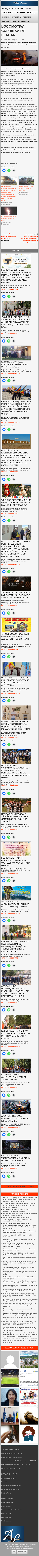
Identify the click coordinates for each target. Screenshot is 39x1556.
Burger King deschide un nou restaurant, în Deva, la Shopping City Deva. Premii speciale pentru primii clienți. (19, 1262)
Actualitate (6, 13)
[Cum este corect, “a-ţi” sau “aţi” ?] (10, 1360)
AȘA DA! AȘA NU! (23, 21)
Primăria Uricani (6, 1513)
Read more (22, 1552)
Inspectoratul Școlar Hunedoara (11, 1485)
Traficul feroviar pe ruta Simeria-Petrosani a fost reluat (25, 188)
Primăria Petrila (6, 1493)
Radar (13, 21)
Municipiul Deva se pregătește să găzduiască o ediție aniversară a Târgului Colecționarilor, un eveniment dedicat (16, 646)
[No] (37, 1549)
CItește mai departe (9, 289)
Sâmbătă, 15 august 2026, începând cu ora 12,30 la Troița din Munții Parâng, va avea (15, 910)
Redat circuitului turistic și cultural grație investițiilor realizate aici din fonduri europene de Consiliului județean (15, 870)
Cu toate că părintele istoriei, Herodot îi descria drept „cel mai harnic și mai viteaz (16, 286)
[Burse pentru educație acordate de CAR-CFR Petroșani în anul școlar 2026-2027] (29, 1397)
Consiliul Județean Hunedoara (10, 1489)
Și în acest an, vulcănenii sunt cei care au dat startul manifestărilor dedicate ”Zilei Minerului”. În (15, 1084)
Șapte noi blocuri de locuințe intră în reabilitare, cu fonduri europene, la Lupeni (19, 1250)
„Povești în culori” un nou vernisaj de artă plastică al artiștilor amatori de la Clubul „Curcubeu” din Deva (19, 1282)
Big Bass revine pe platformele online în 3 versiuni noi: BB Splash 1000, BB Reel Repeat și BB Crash (20, 1300)
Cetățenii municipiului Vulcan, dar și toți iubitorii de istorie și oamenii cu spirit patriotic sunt (16, 469)
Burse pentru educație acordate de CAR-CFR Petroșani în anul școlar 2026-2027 (17, 1210)
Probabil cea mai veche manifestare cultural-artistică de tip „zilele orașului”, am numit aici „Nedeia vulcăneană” (15, 689)
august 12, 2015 (18, 40)
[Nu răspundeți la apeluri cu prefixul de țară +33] (10, 1434)
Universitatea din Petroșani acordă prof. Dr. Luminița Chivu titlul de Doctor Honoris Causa (19, 1232)
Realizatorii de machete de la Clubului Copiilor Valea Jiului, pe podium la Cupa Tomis (19, 1240)
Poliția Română (6, 1482)
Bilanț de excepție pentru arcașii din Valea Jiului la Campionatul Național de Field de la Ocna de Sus (19, 1290)
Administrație (20, 13)
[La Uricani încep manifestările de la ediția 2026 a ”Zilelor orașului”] (10, 1416)
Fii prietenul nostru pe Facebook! (20, 1186)
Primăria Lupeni (6, 1506)
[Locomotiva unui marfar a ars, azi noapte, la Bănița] (8, 210)
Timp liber (15, 17)
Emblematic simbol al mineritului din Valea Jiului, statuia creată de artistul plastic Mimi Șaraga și (14, 1043)
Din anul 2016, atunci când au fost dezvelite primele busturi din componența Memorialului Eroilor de (15, 418)
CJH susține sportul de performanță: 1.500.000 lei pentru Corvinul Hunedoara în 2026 (19, 1268)
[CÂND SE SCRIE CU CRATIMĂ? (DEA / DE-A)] (29, 1434)
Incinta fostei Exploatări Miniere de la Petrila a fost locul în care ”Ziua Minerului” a (15, 955)
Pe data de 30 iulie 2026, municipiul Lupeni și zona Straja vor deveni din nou (15, 1124)
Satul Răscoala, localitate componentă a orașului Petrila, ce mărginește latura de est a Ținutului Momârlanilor (15, 826)
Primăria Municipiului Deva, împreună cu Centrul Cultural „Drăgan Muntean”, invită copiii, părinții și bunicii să (14, 509)
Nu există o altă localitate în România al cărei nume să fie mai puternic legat (15, 1000)
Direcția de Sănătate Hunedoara (11, 1510)
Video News (27, 17)
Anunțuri (5, 21)
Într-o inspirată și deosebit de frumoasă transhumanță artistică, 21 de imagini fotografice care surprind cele (13, 733)
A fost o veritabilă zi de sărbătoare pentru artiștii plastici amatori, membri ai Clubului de (15, 331)
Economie (6, 17)
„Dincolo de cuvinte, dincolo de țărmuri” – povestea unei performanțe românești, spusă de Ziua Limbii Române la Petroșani (19, 1205)
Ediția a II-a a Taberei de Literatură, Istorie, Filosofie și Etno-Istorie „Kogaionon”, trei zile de (16, 370)
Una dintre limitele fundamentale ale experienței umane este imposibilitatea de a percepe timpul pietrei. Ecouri (15, 602)
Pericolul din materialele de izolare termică (8, 236)
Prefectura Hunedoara (8, 1478)
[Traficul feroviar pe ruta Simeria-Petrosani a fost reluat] (26, 180)
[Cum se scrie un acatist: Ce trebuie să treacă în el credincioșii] (29, 1416)
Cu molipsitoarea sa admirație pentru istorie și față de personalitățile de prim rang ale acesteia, (15, 561)
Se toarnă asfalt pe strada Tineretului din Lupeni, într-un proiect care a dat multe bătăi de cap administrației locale (20, 1272)
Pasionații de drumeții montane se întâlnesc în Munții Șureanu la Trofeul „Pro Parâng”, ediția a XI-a (20, 1314)
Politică (30, 13)
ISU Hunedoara (6, 1517)
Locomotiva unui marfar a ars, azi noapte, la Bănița (8, 218)
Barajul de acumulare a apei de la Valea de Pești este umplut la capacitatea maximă (20, 1214)
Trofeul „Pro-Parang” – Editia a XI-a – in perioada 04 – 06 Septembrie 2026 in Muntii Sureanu (20, 1254)
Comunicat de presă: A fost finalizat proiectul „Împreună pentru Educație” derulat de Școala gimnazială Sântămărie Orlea (17, 1219)
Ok (14, 1552)
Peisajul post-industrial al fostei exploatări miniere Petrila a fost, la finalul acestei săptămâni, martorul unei (14, 1165)
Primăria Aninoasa (7, 1502)
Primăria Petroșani (7, 1498)
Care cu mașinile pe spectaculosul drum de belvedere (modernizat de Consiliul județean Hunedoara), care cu (15, 782)
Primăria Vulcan (6, 1521)
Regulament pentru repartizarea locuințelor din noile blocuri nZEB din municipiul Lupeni (19, 1310)
